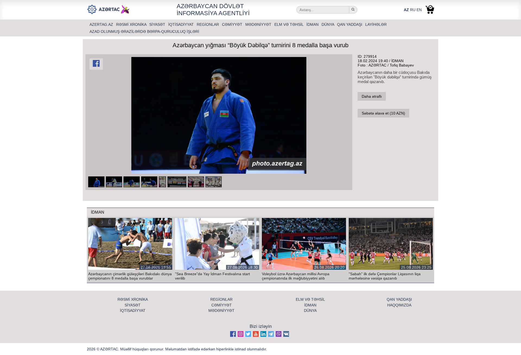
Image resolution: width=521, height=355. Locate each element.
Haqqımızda (399, 305)
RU (412, 10)
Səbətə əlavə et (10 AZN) (383, 113)
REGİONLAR (208, 24)
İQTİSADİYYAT (181, 24)
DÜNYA (328, 24)
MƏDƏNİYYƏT (258, 24)
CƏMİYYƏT (232, 24)
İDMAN (313, 24)
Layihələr (376, 24)
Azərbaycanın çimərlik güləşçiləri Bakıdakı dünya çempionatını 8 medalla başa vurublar (130, 276)
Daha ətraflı (372, 96)
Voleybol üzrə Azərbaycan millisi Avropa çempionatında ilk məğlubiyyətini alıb (295, 276)
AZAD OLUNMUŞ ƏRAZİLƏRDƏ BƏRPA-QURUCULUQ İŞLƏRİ (144, 31)
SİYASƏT (157, 24)
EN (419, 10)
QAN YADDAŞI (350, 24)
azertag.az (102, 24)
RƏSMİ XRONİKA (131, 24)
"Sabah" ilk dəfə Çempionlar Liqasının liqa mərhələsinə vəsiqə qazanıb (385, 276)
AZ (406, 10)
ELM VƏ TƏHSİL (289, 24)
